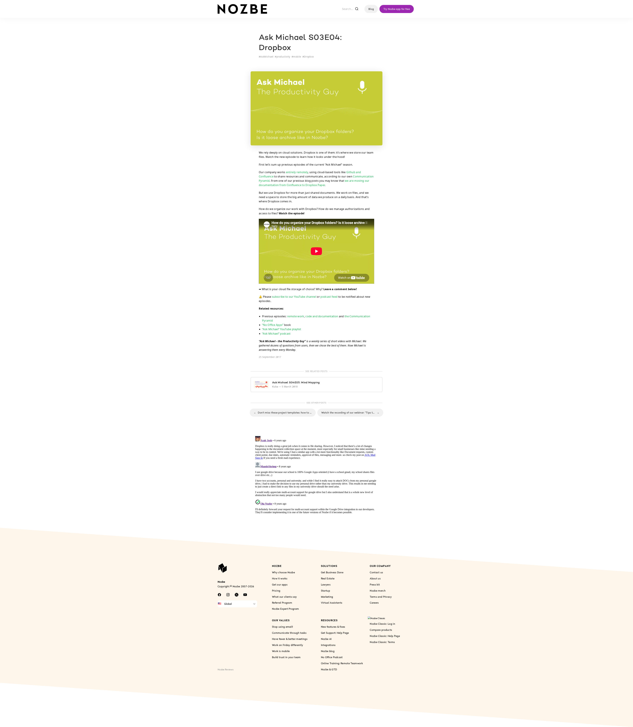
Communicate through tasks (289, 632)
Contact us (376, 572)
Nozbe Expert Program (285, 608)
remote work (295, 316)
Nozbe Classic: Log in (382, 623)
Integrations (328, 644)
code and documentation (321, 316)
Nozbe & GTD (329, 669)
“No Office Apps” (272, 325)
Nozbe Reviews (225, 669)
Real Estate (328, 578)
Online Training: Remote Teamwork (342, 663)
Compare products (381, 629)
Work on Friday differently (287, 644)
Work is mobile (281, 651)
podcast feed (328, 297)
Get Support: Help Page (335, 632)
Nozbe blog (327, 651)
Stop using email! (282, 626)
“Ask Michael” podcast (276, 333)
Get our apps (279, 584)
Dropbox (309, 56)
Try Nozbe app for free (396, 8)
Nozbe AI (326, 638)
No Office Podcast (332, 657)
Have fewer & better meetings (289, 638)
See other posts (317, 402)
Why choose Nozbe (283, 572)
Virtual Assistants (331, 602)
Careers (374, 602)
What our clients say (284, 596)
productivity (283, 56)
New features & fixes (333, 626)
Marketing (327, 596)
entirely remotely (297, 172)
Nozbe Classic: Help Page (385, 635)
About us (375, 578)
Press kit (375, 584)
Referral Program (282, 602)
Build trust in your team (286, 657)
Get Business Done (332, 572)
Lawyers (326, 584)
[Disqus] (316, 476)
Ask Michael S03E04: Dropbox (300, 43)
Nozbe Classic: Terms (382, 642)
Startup (325, 590)
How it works (279, 578)
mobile (297, 56)
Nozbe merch (378, 590)
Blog (371, 8)
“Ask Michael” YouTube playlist (281, 329)
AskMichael (266, 56)
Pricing (276, 590)
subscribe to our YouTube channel (294, 297)
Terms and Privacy (381, 596)
